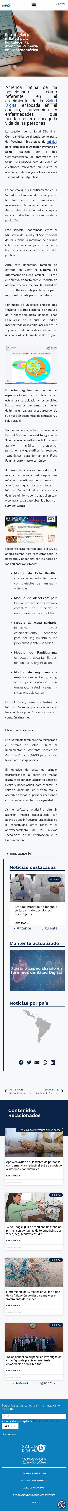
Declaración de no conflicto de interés (34, 1495)
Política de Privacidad (46, 1421)
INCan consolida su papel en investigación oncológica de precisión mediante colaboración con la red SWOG (34, 1360)
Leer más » (21, 923)
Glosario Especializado (33, 1480)
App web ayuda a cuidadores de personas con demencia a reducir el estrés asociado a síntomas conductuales (34, 1165)
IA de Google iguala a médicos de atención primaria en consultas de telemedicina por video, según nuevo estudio (33, 1230)
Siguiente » (50, 928)
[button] (34, 4)
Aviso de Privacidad (33, 1487)
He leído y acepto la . (32, 1421)
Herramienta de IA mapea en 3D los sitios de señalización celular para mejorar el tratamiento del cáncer (33, 1295)
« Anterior (23, 928)
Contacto (34, 1502)
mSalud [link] (52, 141)
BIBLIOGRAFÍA (20, 853)
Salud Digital (43, 131)
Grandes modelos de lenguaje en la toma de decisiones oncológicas (36, 910)
